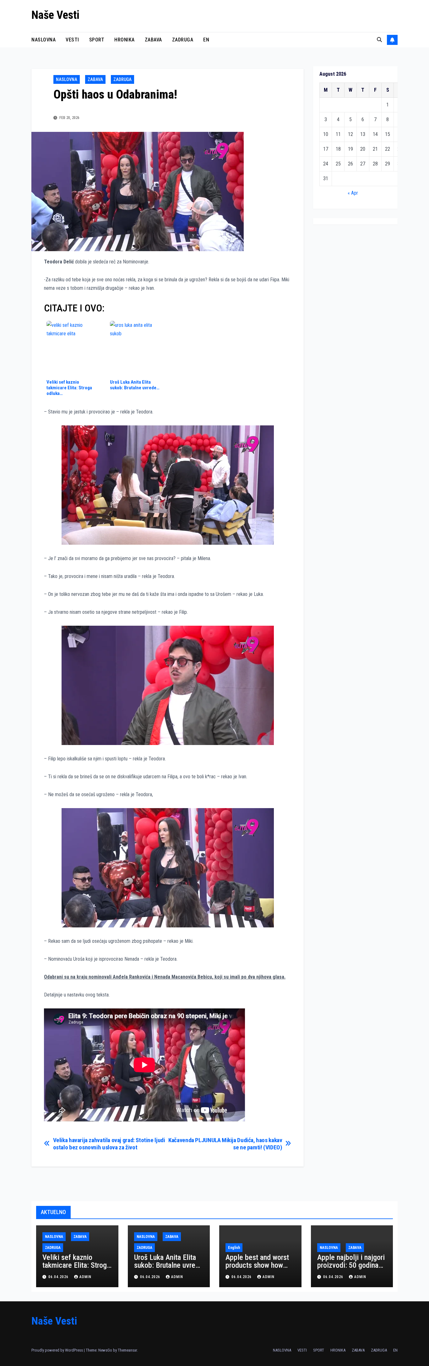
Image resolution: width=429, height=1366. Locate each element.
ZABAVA (153, 40)
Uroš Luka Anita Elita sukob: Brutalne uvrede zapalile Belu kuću (168, 1265)
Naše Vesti (55, 15)
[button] (379, 40)
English (234, 1247)
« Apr (353, 193)
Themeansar (127, 1350)
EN (206, 40)
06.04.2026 (59, 1277)
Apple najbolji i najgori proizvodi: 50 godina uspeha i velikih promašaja (351, 1269)
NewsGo (105, 1350)
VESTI (72, 40)
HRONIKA (124, 40)
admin (85, 1277)
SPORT (97, 40)
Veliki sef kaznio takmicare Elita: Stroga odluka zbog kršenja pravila (76, 1269)
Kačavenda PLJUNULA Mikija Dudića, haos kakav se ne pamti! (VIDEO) (225, 1144)
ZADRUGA (182, 40)
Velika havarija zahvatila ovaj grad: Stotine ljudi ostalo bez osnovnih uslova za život (109, 1144)
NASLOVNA (43, 40)
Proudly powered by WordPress (57, 1350)
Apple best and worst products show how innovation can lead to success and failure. (258, 1269)
